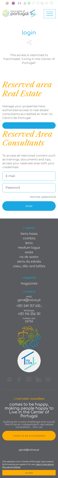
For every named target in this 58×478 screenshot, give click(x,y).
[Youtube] (46, 3)
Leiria (29, 243)
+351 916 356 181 (29, 314)
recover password (43, 197)
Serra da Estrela (29, 261)
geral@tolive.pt (29, 300)
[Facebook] (33, 3)
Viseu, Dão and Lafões (29, 266)
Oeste (29, 252)
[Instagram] (37, 3)
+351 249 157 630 (28, 306)
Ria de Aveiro (29, 257)
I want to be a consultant (29, 435)
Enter (29, 206)
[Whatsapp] (29, 3)
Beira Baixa (29, 233)
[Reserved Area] (24, 3)
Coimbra (29, 238)
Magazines (29, 283)
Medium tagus (29, 247)
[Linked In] (42, 3)
